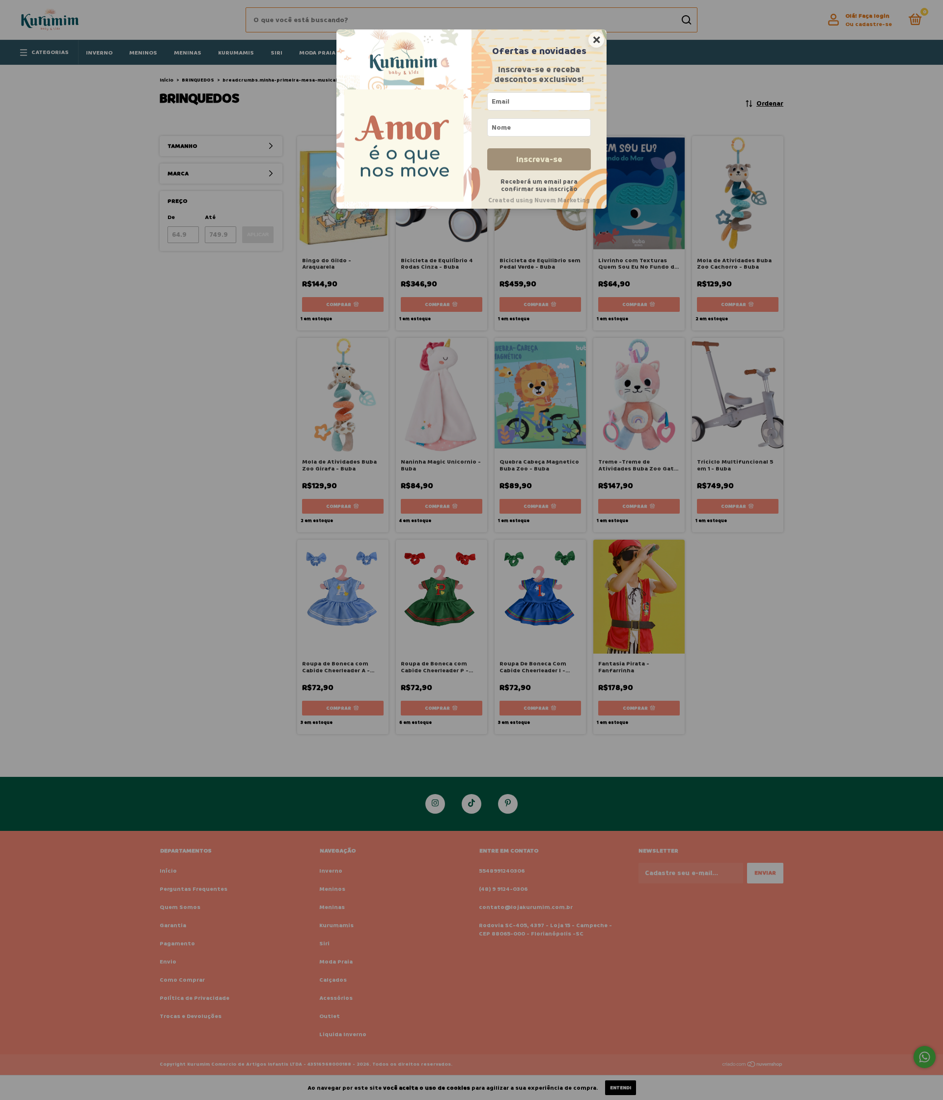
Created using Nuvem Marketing (539, 200)
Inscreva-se (539, 159)
